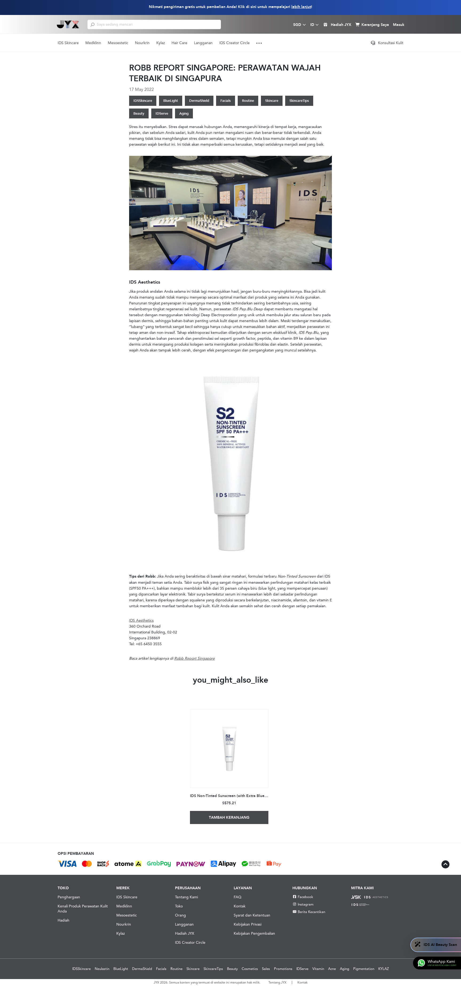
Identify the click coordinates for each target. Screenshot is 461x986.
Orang (180, 915)
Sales (266, 969)
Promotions (283, 969)
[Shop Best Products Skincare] (68, 24)
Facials (225, 101)
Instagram (305, 904)
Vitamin (318, 969)
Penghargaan (69, 897)
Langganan (203, 43)
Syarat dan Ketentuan (252, 915)
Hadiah (63, 920)
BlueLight (170, 101)
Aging (184, 113)
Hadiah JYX (184, 933)
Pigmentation (363, 969)
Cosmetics (250, 969)
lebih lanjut (301, 7)
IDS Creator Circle (234, 43)
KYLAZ (383, 969)
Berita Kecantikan (311, 912)
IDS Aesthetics (141, 620)
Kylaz (160, 43)
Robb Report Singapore (194, 658)
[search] (92, 24)
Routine (248, 101)
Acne (332, 969)
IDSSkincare (142, 101)
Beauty (138, 113)
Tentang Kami (186, 897)
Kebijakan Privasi (247, 924)
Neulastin (102, 969)
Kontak (239, 906)
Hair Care (179, 43)
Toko (179, 906)
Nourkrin (142, 43)
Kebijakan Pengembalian (254, 933)
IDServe (162, 113)
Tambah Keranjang (229, 817)
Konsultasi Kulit (390, 43)
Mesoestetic (118, 43)
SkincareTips (299, 101)
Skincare (271, 101)
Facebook (305, 897)
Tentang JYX (277, 982)
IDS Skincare (68, 43)
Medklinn (93, 43)
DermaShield (199, 101)
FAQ (237, 897)
